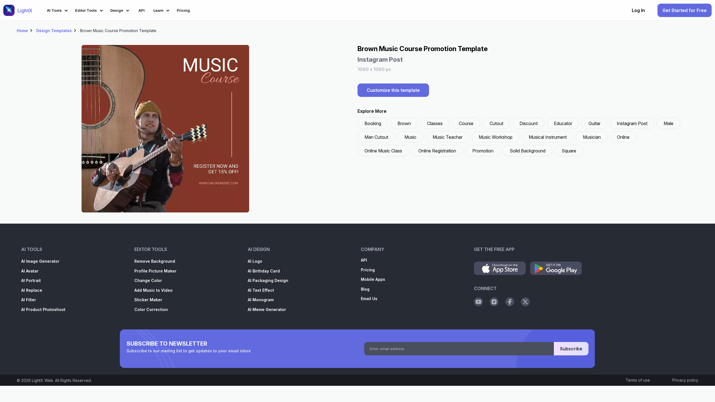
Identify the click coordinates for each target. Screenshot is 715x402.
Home (22, 30)
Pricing (368, 269)
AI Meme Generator (267, 309)
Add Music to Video (153, 290)
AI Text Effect (261, 290)
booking (372, 123)
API (364, 260)
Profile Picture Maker (155, 271)
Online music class (383, 151)
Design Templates (54, 30)
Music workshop (496, 137)
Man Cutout (376, 137)
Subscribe (571, 348)
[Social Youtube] (478, 301)
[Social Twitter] (525, 301)
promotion (483, 151)
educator (563, 123)
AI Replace (31, 290)
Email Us (369, 298)
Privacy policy (685, 380)
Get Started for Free (684, 10)
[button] (58, 10)
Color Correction (151, 309)
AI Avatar (30, 271)
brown (404, 123)
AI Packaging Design (268, 280)
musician (592, 137)
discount (528, 123)
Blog (365, 289)
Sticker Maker (148, 299)
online (623, 137)
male (668, 123)
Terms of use (638, 380)
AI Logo (255, 261)
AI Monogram (261, 299)
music (410, 137)
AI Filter (28, 299)
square (569, 151)
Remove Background (154, 261)
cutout (496, 123)
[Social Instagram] (494, 301)
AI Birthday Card (264, 271)
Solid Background (527, 151)
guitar (594, 123)
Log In (638, 10)
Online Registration (437, 151)
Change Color (148, 280)
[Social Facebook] (509, 301)
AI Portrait (31, 280)
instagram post (632, 123)
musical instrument (548, 137)
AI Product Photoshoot (43, 309)
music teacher (448, 137)
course (466, 123)
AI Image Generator (40, 261)
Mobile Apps (373, 279)
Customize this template (393, 90)
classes (435, 123)
